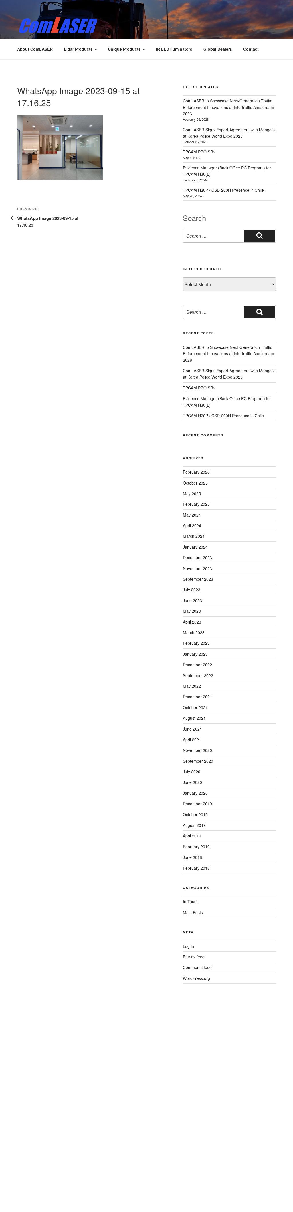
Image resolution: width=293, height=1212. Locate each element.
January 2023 (195, 654)
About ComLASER (35, 49)
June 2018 (192, 857)
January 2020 (195, 793)
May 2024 (192, 515)
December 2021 (197, 696)
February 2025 (196, 504)
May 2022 (192, 686)
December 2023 (197, 557)
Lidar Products (78, 49)
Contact (251, 49)
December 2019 (197, 803)
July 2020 (191, 771)
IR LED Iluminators (174, 49)
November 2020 (197, 750)
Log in (188, 946)
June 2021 (192, 729)
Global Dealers (217, 49)
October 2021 (195, 707)
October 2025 (195, 483)
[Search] (259, 236)
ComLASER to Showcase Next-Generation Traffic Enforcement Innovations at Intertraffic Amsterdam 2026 (228, 107)
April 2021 (192, 739)
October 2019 (195, 814)
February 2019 (196, 846)
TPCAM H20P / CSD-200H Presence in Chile (223, 190)
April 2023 (192, 622)
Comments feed (197, 967)
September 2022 (198, 675)
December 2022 (197, 664)
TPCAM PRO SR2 (199, 152)
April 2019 (192, 836)
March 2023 (194, 632)
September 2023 (198, 579)
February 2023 (196, 643)
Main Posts (193, 912)
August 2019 (194, 825)
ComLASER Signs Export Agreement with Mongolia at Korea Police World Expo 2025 (229, 374)
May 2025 (192, 493)
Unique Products (124, 49)
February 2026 (196, 472)
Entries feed (194, 957)
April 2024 (192, 525)
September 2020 (198, 761)
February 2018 (196, 868)
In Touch (191, 901)
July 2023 (191, 589)
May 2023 (192, 611)
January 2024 (195, 547)
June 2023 (192, 600)
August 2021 (194, 718)
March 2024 (194, 536)
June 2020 (192, 782)
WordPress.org (196, 978)
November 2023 (197, 568)
